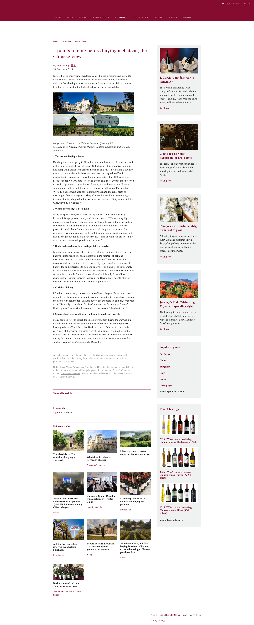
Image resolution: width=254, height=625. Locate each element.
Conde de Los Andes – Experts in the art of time (176, 156)
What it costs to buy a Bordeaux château (98, 458)
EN (223, 4)
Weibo (4, 4)
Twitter (15, 4)
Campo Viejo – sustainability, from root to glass (178, 228)
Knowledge (121, 17)
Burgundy (165, 366)
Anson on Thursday (96, 465)
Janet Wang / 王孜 (66, 65)
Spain (163, 379)
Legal (184, 614)
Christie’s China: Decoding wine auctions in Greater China (101, 498)
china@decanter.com (70, 373)
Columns (158, 17)
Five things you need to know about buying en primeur (132, 501)
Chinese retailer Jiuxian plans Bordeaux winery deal (135, 452)
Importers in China (95, 507)
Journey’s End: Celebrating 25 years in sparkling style (177, 304)
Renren (77, 398)
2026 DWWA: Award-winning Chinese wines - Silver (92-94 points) (176, 474)
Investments (80, 41)
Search (198, 18)
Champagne (166, 385)
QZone (71, 398)
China (163, 360)
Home (58, 17)
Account (247, 4)
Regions (83, 17)
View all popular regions (172, 391)
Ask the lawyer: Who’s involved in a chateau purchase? (65, 546)
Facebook (88, 398)
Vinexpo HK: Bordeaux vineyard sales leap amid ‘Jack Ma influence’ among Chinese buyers (67, 503)
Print (93, 398)
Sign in (57, 412)
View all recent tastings (171, 520)
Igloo (198, 614)
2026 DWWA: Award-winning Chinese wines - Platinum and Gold (178, 441)
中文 (228, 4)
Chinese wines (101, 17)
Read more (165, 108)
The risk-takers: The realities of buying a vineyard (64, 457)
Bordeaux (165, 354)
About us (236, 4)
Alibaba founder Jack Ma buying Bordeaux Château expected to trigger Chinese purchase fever (135, 548)
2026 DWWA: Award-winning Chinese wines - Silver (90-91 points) (176, 510)
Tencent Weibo (66, 398)
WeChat (10, 4)
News (70, 17)
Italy (162, 372)
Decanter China (127, 8)
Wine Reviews (140, 17)
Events (173, 17)
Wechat (60, 398)
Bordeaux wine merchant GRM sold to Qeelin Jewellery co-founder (100, 546)
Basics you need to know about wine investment (66, 585)
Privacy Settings (158, 620)
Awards (187, 17)
